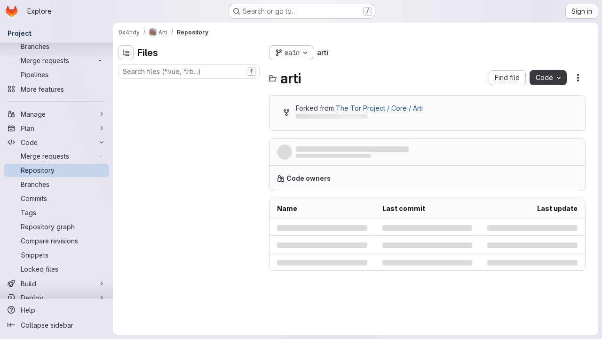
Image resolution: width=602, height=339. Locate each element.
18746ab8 (349, 331)
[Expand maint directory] (126, 133)
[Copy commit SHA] (532, 153)
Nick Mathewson (319, 158)
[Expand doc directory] (126, 118)
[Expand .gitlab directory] (126, 88)
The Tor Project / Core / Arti (379, 108)
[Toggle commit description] (453, 149)
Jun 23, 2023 (387, 158)
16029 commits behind (330, 118)
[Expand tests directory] (126, 148)
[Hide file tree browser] (126, 52)
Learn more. (553, 182)
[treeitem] (190, 88)
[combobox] (189, 71)
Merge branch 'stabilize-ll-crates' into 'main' (370, 149)
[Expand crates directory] (126, 103)
